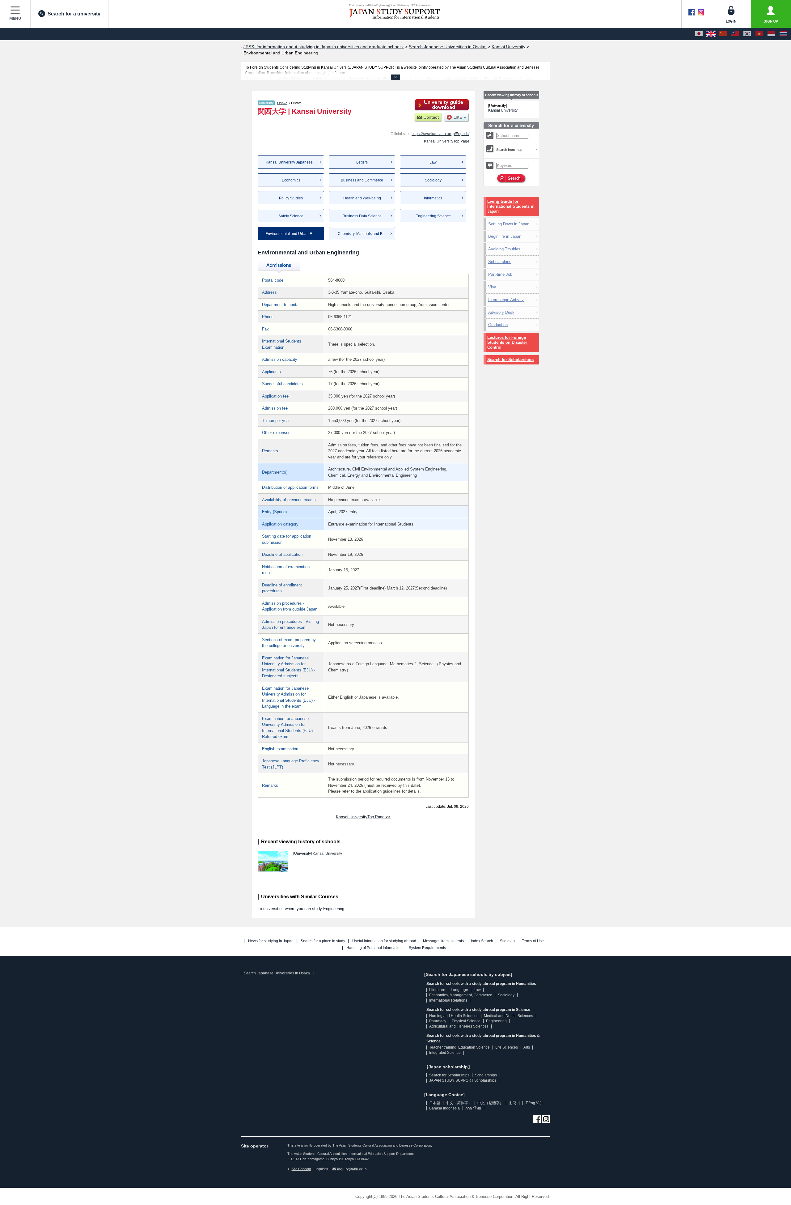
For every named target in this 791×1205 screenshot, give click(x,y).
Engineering (496, 1021)
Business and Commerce (362, 180)
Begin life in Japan (504, 236)
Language (459, 990)
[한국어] (747, 34)
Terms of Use (533, 941)
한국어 (514, 1103)
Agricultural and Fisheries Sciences (459, 1026)
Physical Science (466, 1021)
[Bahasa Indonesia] (771, 34)
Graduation (498, 324)
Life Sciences (506, 1047)
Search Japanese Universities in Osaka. (277, 973)
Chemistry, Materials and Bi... (362, 234)
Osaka (282, 103)
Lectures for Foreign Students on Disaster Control (507, 342)
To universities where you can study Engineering (301, 908)
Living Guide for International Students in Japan (511, 206)
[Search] (511, 178)
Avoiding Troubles (504, 249)
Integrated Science (445, 1052)
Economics (291, 180)
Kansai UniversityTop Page (446, 141)
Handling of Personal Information (374, 948)
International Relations (448, 1000)
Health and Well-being (362, 198)
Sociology (433, 180)
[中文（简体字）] (723, 34)
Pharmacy (437, 1021)
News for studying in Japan (271, 941)
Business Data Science (362, 216)
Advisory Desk (501, 312)
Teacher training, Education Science (459, 1047)
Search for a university (74, 13)
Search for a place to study (323, 941)
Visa (492, 287)
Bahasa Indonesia (444, 1108)
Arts (526, 1047)
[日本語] (699, 34)
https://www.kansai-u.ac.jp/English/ (440, 134)
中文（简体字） (459, 1103)
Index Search (482, 941)
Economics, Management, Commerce (460, 995)
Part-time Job (500, 274)
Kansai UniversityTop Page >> (363, 817)
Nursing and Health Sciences (453, 1016)
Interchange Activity (506, 299)
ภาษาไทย (473, 1108)
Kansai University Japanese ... (291, 162)
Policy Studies (291, 198)
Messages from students (443, 941)
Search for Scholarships (510, 359)
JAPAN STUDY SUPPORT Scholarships (462, 1080)
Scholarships (499, 261)
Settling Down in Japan (508, 224)
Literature (437, 990)
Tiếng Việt (534, 1103)
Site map (507, 941)
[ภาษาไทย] (783, 34)
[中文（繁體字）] (735, 34)
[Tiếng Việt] (759, 34)
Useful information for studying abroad (384, 941)
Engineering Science (433, 216)
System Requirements (427, 948)
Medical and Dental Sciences (508, 1016)
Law (433, 162)
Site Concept (301, 1169)
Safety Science (290, 216)
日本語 (434, 1103)
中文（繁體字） (490, 1103)
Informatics (433, 198)
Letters (362, 162)
